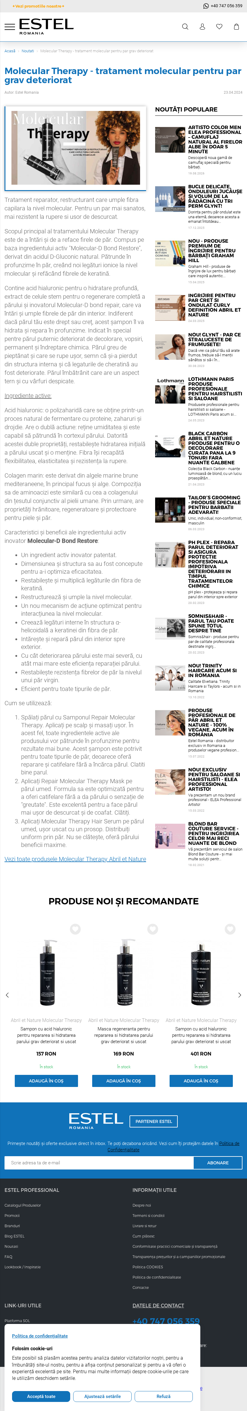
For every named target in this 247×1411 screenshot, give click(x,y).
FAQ (8, 1256)
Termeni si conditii (148, 1215)
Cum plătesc (144, 1236)
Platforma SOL (17, 1321)
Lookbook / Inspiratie (23, 1267)
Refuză (163, 1396)
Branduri (12, 1226)
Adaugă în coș (46, 1080)
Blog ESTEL (14, 1236)
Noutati (28, 51)
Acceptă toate (41, 1396)
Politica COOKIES (148, 1267)
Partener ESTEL (154, 1121)
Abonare (218, 1162)
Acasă (10, 51)
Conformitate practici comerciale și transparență (175, 1246)
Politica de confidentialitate (157, 1277)
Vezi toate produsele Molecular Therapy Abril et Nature (75, 859)
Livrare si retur (144, 1226)
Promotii (12, 1215)
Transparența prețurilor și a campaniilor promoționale (179, 1256)
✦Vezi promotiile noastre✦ (38, 6)
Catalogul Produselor (23, 1205)
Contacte (141, 1287)
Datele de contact (158, 1305)
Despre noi (142, 1205)
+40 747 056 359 (166, 1321)
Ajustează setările (102, 1396)
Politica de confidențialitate (40, 1336)
